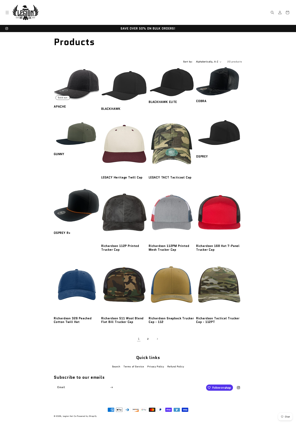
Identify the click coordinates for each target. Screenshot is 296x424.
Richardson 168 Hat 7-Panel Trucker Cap (218, 247)
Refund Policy (175, 366)
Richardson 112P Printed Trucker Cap (120, 247)
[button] (7, 12)
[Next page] (157, 339)
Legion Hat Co (69, 416)
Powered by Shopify (87, 416)
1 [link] (139, 339)
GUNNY (59, 154)
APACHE (60, 106)
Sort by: (188, 61)
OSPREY (202, 156)
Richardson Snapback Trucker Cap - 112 (171, 320)
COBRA (201, 101)
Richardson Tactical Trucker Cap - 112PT (218, 320)
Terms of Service (134, 366)
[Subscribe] (111, 387)
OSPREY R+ (62, 233)
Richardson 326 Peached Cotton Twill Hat (73, 320)
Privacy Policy (155, 366)
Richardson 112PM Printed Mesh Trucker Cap (169, 247)
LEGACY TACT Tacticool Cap (170, 177)
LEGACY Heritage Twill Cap (122, 177)
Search (116, 366)
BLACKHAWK (111, 109)
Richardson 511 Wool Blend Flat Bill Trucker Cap (122, 320)
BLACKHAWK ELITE (163, 102)
